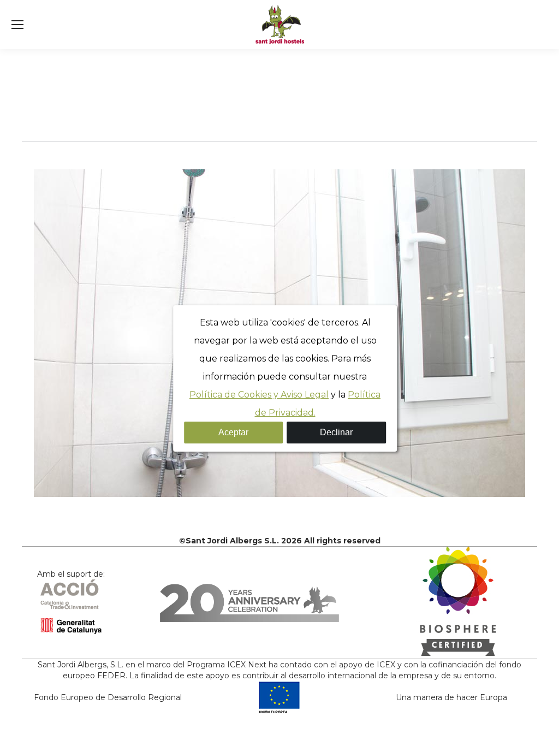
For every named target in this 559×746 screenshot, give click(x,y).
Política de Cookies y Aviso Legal (259, 394)
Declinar (336, 432)
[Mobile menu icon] (17, 24)
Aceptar (233, 432)
